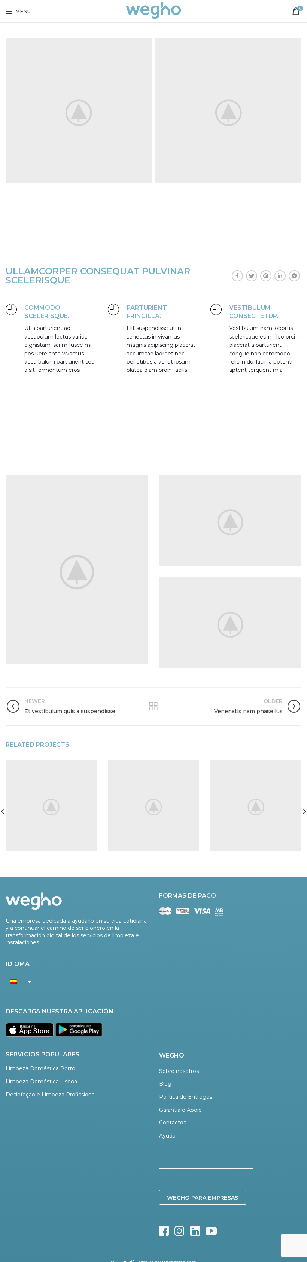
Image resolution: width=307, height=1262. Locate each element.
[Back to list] (153, 706)
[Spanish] (16, 981)
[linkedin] (280, 275)
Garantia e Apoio (180, 1110)
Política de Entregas (185, 1096)
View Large (91, 765)
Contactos (172, 1122)
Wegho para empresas (202, 1197)
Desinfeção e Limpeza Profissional (51, 1094)
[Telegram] (294, 275)
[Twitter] (251, 275)
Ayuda (167, 1135)
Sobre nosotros (179, 1071)
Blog (165, 1083)
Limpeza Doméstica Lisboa (41, 1081)
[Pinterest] (265, 275)
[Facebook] (237, 275)
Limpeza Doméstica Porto (40, 1068)
